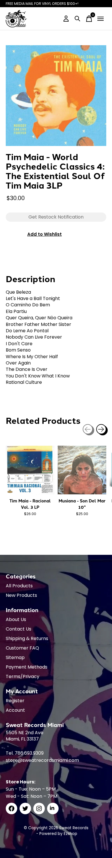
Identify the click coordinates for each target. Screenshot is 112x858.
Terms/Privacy (22, 676)
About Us (16, 619)
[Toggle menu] (100, 18)
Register (15, 700)
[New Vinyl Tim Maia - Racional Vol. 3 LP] (30, 470)
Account (15, 710)
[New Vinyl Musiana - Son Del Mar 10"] (82, 470)
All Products (19, 585)
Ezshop (70, 833)
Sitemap (15, 657)
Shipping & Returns (27, 638)
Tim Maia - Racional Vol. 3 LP (30, 504)
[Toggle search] (77, 18)
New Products (21, 595)
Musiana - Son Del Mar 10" (82, 504)
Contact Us (18, 629)
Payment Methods (26, 667)
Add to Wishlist (44, 234)
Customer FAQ (22, 648)
